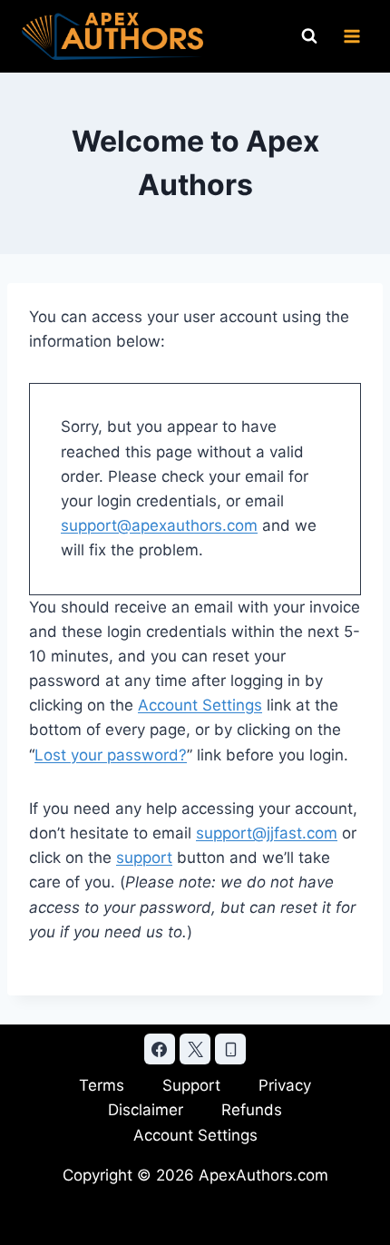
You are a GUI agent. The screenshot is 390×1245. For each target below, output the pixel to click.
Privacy (284, 1085)
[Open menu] (351, 36)
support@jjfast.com (266, 833)
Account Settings (200, 705)
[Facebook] (159, 1049)
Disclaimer (145, 1110)
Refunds (251, 1110)
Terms (101, 1085)
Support (191, 1085)
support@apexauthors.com (159, 525)
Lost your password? (110, 755)
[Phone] (230, 1049)
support (144, 857)
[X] (195, 1049)
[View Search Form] (309, 36)
